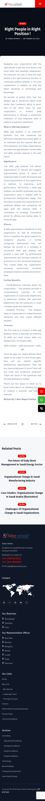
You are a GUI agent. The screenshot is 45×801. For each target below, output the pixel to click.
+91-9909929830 (11, 558)
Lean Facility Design (9, 776)
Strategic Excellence (12, 746)
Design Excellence (11, 751)
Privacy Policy (7, 714)
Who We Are (8, 689)
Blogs (22, 23)
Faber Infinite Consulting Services (15, 709)
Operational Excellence (13, 741)
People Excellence (11, 756)
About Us (5, 684)
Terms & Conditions (9, 719)
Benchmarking (8, 766)
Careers (5, 704)
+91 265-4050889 (11, 562)
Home (4, 679)
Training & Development (11, 771)
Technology (6, 761)
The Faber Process (10, 699)
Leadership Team (10, 694)
